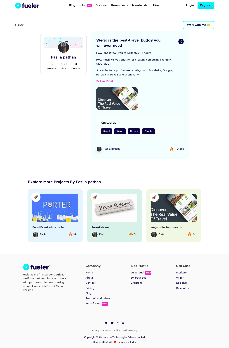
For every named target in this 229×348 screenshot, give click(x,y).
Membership (140, 5)
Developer (182, 288)
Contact (90, 283)
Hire (156, 5)
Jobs (85, 5)
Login (190, 5)
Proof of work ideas (98, 298)
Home (89, 272)
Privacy (95, 330)
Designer (181, 283)
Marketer (182, 272)
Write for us (96, 303)
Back (21, 25)
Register (206, 5)
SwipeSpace (138, 278)
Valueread (140, 272)
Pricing (90, 288)
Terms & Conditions (111, 330)
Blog (72, 5)
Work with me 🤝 (198, 25)
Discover (101, 5)
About (89, 278)
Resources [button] (118, 5)
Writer (180, 278)
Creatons (136, 283)
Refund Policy (130, 330)
